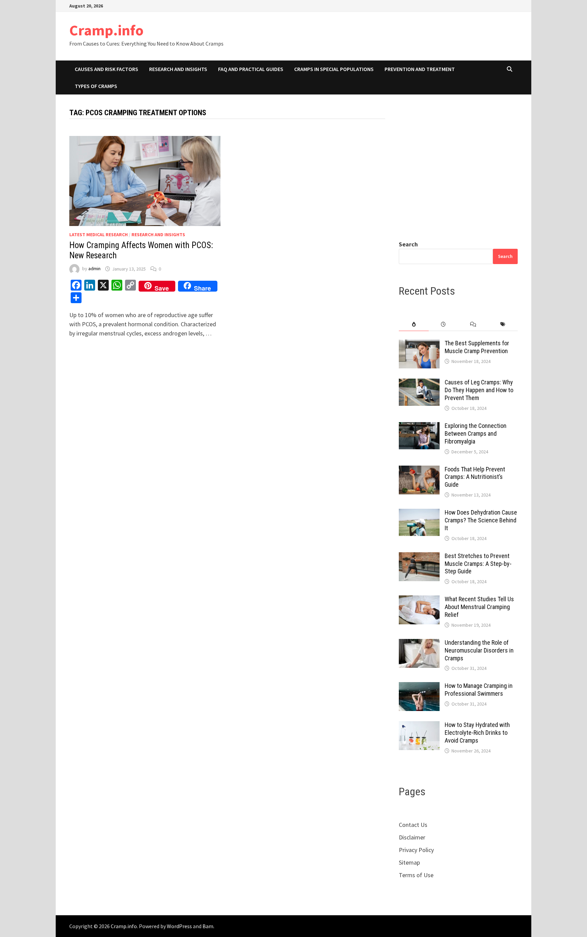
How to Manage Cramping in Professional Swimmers (479, 689)
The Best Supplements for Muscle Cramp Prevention (477, 347)
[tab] (413, 324)
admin (94, 269)
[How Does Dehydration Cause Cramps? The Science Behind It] (419, 513)
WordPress (179, 926)
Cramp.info (106, 30)
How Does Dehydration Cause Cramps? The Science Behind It (481, 520)
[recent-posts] (443, 324)
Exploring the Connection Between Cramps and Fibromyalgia (475, 433)
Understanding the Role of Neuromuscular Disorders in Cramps (479, 650)
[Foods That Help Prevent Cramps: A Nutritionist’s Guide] (419, 470)
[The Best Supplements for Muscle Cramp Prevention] (419, 344)
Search (408, 244)
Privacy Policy (416, 850)
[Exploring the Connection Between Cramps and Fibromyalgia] (419, 427)
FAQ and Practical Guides (250, 69)
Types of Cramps (96, 86)
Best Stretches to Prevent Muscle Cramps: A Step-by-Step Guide (478, 563)
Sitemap (409, 862)
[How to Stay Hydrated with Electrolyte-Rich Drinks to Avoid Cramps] (419, 726)
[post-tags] (503, 324)
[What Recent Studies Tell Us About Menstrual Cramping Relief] (419, 600)
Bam (207, 926)
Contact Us (413, 825)
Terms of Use (416, 875)
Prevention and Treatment (420, 69)
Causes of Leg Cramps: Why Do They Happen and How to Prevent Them (479, 390)
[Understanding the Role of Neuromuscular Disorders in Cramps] (419, 643)
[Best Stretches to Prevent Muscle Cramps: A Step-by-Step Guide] (419, 557)
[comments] (473, 324)
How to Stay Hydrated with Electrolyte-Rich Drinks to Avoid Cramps (477, 732)
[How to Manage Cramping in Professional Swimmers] (419, 687)
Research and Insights (178, 69)
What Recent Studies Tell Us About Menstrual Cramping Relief (479, 606)
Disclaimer (412, 837)
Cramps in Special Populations (334, 69)
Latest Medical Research (98, 234)
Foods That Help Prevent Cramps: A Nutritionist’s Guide (475, 477)
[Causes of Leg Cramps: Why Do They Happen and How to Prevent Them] (419, 383)
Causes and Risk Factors (106, 69)
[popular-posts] (413, 324)
